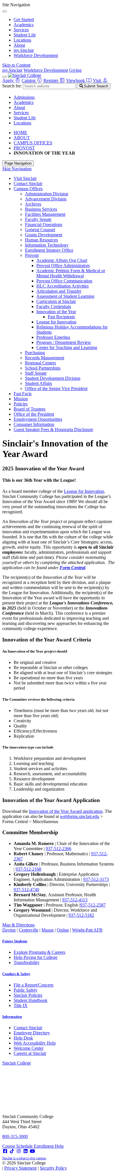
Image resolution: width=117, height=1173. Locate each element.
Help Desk (23, 1037)
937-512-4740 (26, 889)
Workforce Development (36, 55)
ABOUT (22, 137)
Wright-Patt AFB (87, 930)
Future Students (14, 941)
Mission (21, 398)
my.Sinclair (24, 50)
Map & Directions (18, 924)
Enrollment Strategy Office (49, 250)
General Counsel (40, 229)
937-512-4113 (74, 899)
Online (63, 930)
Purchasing (35, 352)
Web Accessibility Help (35, 1043)
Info (12, 1016)
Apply (8, 80)
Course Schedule (18, 1146)
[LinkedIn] (25, 1151)
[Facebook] (5, 1151)
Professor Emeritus (53, 337)
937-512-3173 (96, 879)
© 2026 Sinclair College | (34, 1165)
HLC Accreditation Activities (62, 286)
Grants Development (43, 234)
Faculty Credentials (53, 306)
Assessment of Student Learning (65, 296)
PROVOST (24, 147)
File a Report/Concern (33, 985)
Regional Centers (40, 362)
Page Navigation (18, 163)
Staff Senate (36, 373)
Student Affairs (38, 383)
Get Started (24, 19)
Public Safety (25, 990)
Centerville (28, 930)
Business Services (41, 209)
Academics (24, 24)
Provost (32, 255)
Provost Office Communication (64, 280)
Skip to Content (16, 65)
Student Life (25, 34)
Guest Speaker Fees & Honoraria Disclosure (53, 429)
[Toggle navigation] (4, 77)
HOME (20, 132)
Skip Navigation (17, 168)
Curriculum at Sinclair (56, 301)
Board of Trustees (29, 409)
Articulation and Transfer (58, 291)
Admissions (24, 97)
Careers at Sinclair (30, 1053)
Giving (75, 70)
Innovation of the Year (56, 311)
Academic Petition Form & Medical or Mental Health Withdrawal (70, 273)
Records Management (44, 357)
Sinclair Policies (28, 995)
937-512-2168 (28, 869)
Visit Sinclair (25, 178)
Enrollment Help (49, 1146)
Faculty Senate (38, 219)
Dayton (9, 930)
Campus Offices (28, 188)
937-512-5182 (81, 915)
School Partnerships (42, 368)
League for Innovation (56, 321)
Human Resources (41, 239)
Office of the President (34, 414)
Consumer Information (34, 424)
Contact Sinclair (28, 183)
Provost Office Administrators (63, 265)
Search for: (12, 85)
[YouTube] (32, 1151)
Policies (21, 403)
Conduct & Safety (16, 974)
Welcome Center (28, 1048)
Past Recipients (61, 316)
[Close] (4, 11)
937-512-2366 (58, 848)
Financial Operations (43, 224)
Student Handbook (30, 1000)
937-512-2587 (93, 905)
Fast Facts (23, 393)
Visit (97, 80)
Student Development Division (52, 378)
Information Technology (46, 245)
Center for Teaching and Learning (66, 347)
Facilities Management (45, 214)
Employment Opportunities (38, 419)
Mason (47, 930)
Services (21, 29)
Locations (22, 40)
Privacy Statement (20, 1168)
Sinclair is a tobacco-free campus (24, 1158)
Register (51, 80)
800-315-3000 (15, 1136)
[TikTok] (12, 1151)
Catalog (29, 80)
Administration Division (46, 193)
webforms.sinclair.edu (79, 816)
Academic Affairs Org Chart (61, 260)
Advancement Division (45, 198)
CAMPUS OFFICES (33, 142)
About (19, 45)
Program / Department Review (63, 342)
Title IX (21, 1005)
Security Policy (53, 1168)
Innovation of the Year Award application (66, 811)
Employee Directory (32, 1032)
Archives (33, 204)
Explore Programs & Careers (39, 952)
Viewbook (76, 80)
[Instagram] (19, 1151)
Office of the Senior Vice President (56, 388)
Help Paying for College (35, 957)
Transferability (26, 962)
